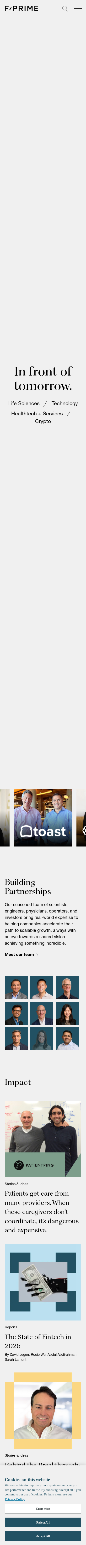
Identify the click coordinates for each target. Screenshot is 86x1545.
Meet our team (19, 955)
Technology (65, 404)
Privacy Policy (15, 1499)
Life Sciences (24, 404)
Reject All (42, 1522)
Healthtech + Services (37, 414)
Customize (43, 1508)
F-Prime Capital (21, 8)
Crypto (43, 421)
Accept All (43, 1536)
